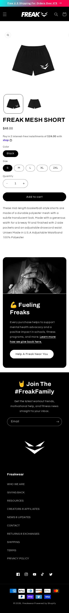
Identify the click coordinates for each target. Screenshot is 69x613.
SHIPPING (13, 542)
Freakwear (28, 603)
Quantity (8, 176)
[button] (5, 14)
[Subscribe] (58, 421)
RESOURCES (15, 500)
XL (42, 168)
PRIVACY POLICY (18, 558)
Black (10, 153)
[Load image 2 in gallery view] (34, 104)
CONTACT (13, 525)
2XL (55, 168)
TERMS (11, 550)
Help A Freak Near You (31, 354)
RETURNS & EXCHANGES (23, 534)
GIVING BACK (16, 492)
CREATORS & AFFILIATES (23, 509)
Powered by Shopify (45, 603)
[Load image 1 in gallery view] (13, 104)
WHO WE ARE (16, 484)
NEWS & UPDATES (19, 517)
